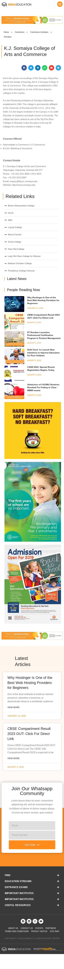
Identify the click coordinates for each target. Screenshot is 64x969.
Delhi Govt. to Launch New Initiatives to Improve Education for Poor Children (43, 352)
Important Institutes (19, 893)
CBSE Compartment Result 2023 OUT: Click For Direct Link (29, 734)
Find (7, 875)
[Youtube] (41, 921)
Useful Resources (18, 905)
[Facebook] (23, 921)
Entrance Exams (16, 887)
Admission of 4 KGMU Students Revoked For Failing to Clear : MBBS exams (43, 387)
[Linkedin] (29, 921)
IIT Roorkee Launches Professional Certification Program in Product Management (44, 335)
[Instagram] (35, 921)
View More (13, 707)
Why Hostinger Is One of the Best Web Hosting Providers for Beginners (43, 300)
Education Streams (18, 881)
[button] (60, 4)
